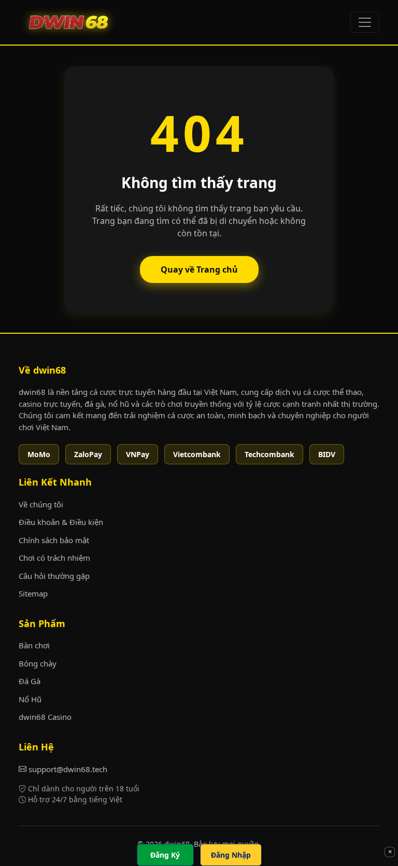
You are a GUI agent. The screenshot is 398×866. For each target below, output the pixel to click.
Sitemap (33, 593)
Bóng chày (37, 663)
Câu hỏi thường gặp (54, 576)
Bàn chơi (34, 645)
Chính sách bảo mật (54, 540)
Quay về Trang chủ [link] (199, 269)
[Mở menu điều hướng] (364, 22)
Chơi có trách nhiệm (54, 557)
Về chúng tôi (41, 504)
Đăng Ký (165, 855)
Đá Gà (29, 681)
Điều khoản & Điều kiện (61, 522)
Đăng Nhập (231, 855)
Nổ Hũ (30, 699)
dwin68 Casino (45, 717)
